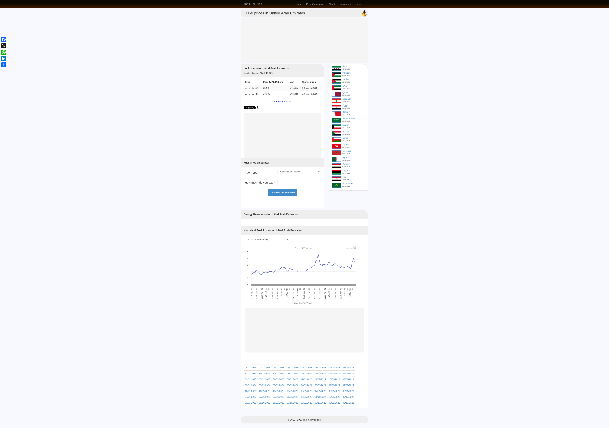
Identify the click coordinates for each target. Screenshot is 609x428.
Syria (344, 66)
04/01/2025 (250, 379)
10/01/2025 (278, 373)
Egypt (345, 105)
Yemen (345, 164)
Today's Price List (282, 101)
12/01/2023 (250, 391)
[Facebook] (4, 39)
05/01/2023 (348, 391)
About (332, 4)
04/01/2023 (250, 397)
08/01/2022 (278, 403)
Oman (345, 138)
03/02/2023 (346, 134)
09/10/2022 (348, 397)
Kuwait (345, 125)
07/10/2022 (292, 403)
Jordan (345, 79)
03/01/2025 (264, 379)
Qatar (345, 92)
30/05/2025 (346, 121)
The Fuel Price (252, 4)
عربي (358, 4)
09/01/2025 (292, 373)
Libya (345, 170)
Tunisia (346, 144)
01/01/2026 (348, 367)
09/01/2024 (348, 379)
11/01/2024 (320, 379)
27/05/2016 (346, 186)
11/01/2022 (320, 397)
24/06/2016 (346, 180)
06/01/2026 (278, 367)
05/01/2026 (292, 367)
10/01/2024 (334, 379)
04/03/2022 (346, 154)
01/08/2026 (346, 69)
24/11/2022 (346, 147)
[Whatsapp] (4, 52)
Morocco (346, 151)
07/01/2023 (320, 391)
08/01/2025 (306, 373)
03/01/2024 (320, 385)
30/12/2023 (346, 127)
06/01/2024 (278, 385)
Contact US (345, 4)
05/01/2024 (292, 385)
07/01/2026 (264, 367)
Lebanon (346, 99)
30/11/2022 (346, 141)
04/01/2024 (306, 385)
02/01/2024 (334, 385)
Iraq (344, 177)
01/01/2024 (348, 385)
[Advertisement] (304, 40)
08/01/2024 (250, 385)
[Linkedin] (4, 58)
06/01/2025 (334, 373)
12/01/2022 (306, 397)
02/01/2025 (278, 379)
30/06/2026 (346, 101)
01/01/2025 (292, 379)
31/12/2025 (346, 114)
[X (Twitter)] (258, 108)
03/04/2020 (346, 167)
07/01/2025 (320, 373)
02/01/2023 (278, 397)
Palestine (347, 73)
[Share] (4, 65)
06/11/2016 (346, 173)
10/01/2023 (278, 391)
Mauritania (347, 183)
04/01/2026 (306, 367)
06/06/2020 (346, 160)
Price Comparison (315, 4)
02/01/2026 (334, 367)
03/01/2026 (320, 367)
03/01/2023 (264, 397)
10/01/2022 (334, 397)
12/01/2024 (306, 379)
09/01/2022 (250, 403)
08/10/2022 (264, 403)
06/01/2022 (334, 403)
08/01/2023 (306, 391)
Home (298, 4)
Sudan (345, 131)
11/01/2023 (264, 391)
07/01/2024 (264, 385)
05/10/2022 (348, 403)
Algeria (345, 157)
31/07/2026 (346, 82)
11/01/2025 (264, 373)
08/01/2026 (250, 367)
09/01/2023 (292, 391)
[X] (4, 46)
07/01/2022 (306, 403)
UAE (344, 86)
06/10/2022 (320, 403)
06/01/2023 (334, 391)
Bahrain (346, 112)
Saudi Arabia (348, 118)
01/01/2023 (292, 397)
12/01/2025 (250, 373)
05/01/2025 (348, 373)
